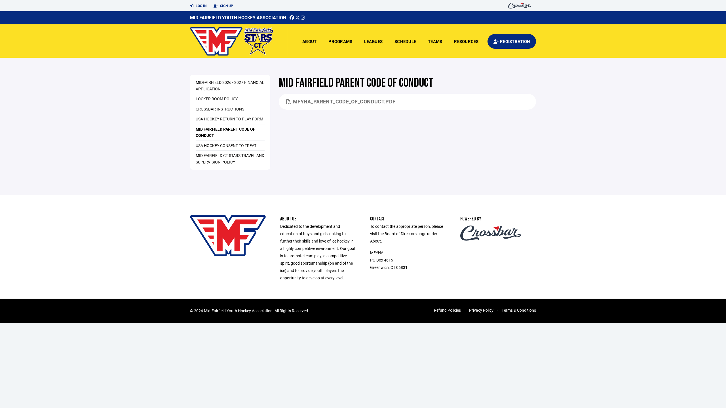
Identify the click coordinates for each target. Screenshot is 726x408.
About (309, 41)
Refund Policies (447, 310)
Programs (340, 41)
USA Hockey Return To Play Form (229, 119)
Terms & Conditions (519, 310)
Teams (435, 41)
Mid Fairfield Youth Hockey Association (238, 17)
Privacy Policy (481, 310)
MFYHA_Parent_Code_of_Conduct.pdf (344, 101)
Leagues (373, 41)
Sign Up (226, 5)
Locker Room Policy (217, 98)
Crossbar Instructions (220, 109)
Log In (200, 5)
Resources (466, 41)
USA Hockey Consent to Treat (226, 145)
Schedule (405, 41)
